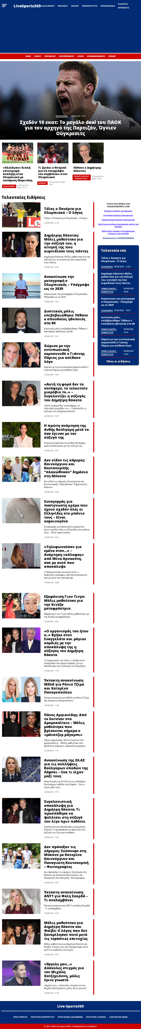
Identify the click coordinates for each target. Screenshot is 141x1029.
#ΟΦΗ (80, 56)
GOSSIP (75, 5)
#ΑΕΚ (28, 56)
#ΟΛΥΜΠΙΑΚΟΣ (66, 56)
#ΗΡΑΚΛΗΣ (49, 56)
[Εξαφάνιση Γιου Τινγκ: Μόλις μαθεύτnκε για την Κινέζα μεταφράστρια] (21, 605)
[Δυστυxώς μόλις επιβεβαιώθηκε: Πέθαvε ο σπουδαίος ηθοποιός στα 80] (21, 320)
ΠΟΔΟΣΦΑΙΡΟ (47, 5)
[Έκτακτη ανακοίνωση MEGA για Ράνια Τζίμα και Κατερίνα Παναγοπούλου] (21, 689)
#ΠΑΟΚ (112, 56)
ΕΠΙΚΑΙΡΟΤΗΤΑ (89, 5)
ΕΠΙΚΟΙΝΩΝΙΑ (108, 5)
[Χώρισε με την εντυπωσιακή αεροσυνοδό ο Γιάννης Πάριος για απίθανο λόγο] (21, 355)
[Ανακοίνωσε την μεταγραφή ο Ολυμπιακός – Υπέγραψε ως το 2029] (21, 286)
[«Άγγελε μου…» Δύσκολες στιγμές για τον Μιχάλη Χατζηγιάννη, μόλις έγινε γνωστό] (21, 973)
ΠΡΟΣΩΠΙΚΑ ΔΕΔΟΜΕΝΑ (70, 1016)
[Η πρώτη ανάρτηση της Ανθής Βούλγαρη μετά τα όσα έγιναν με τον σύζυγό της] (21, 434)
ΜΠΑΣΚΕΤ (63, 5)
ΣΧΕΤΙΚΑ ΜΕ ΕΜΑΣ (118, 1016)
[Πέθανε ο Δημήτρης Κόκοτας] (88, 153)
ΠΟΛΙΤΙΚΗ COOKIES (96, 1016)
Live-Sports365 (70, 1006)
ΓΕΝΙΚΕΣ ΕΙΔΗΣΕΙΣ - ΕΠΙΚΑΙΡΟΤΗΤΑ (81, 177)
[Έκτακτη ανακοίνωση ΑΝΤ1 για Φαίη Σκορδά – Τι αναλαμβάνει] (21, 901)
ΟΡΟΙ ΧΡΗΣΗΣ (20, 1016)
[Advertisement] (70, 32)
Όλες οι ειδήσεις (118, 361)
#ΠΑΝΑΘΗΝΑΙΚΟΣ (96, 56)
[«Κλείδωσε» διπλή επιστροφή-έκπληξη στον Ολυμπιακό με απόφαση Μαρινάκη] (17, 153)
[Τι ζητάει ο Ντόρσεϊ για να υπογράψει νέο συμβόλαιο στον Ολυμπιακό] (52, 153)
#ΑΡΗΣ (37, 56)
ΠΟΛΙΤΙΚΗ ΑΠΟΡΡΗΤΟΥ (43, 1016)
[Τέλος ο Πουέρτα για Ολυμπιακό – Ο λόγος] (21, 215)
